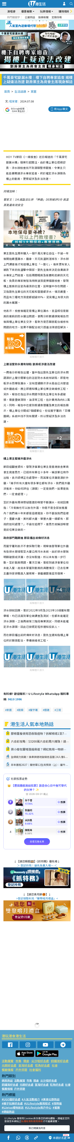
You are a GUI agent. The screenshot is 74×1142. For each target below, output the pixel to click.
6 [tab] (46, 21)
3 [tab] (36, 21)
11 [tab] (43, 25)
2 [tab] (32, 21)
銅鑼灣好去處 (59, 1061)
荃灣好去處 (25, 1065)
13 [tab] (36, 29)
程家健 (13, 101)
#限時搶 (57, 1103)
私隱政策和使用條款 (32, 1121)
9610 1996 (15, 699)
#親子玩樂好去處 (12, 1103)
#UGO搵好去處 (11, 1099)
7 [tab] (29, 25)
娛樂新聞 (43, 17)
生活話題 (20, 91)
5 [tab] (43, 21)
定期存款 (57, 17)
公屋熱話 (30, 17)
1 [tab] (29, 21)
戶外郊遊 (21, 1069)
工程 (58, 710)
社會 (55, 1065)
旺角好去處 (42, 1065)
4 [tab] (39, 21)
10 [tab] (39, 25)
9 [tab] (36, 25)
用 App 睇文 (61, 109)
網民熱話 (7, 1080)
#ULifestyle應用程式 (37, 1103)
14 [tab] (39, 29)
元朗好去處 (9, 1065)
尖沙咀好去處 (40, 1061)
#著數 (56, 1107)
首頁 (7, 91)
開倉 (26, 1061)
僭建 (46, 710)
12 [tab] (46, 25)
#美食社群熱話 (50, 1099)
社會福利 (35, 1069)
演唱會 (11, 11)
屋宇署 (34, 710)
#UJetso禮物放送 (13, 1107)
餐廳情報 (7, 1069)
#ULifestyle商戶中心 (38, 1107)
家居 (33, 91)
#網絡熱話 (8, 1112)
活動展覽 (7, 1061)
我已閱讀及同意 (37, 1128)
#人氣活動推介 (31, 1099)
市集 (18, 1061)
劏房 (20, 710)
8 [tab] (32, 25)
